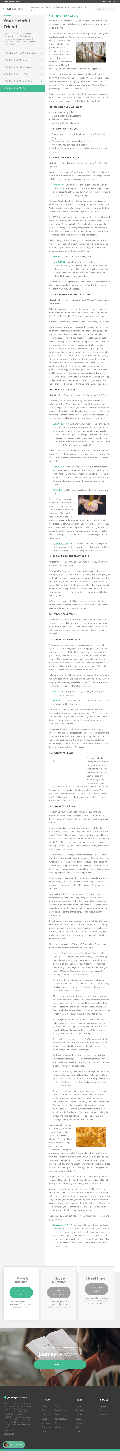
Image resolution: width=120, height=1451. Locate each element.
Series (78, 1419)
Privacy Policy (9, 1430)
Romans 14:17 (60, 700)
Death (44, 1419)
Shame (58, 1427)
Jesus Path (45, 7)
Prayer (81, 7)
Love (57, 1423)
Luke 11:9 (57, 423)
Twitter (101, 1410)
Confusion (46, 1414)
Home (78, 1406)
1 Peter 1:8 (58, 691)
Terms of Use (9, 1434)
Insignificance (60, 1419)
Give (33, 11)
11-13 (66, 423)
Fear (44, 1431)
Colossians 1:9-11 (61, 1225)
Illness (57, 1414)
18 (63, 184)
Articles (79, 1414)
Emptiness (46, 1427)
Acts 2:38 (57, 466)
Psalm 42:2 (58, 256)
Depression (46, 1423)
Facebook (103, 1406)
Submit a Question (58, 1292)
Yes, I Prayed (21, 1292)
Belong (88, 7)
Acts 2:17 (57, 184)
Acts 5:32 (57, 490)
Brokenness (46, 1410)
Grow (74, 7)
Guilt (57, 1406)
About (78, 1431)
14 (67, 543)
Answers (79, 1410)
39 (63, 466)
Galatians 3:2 (59, 543)
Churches (80, 1423)
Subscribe (60, 1364)
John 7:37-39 (59, 262)
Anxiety (45, 1406)
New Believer (57, 7)
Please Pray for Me (96, 1289)
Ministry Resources (11, 2)
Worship (79, 1427)
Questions (35, 7)
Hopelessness (60, 1410)
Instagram (103, 1414)
